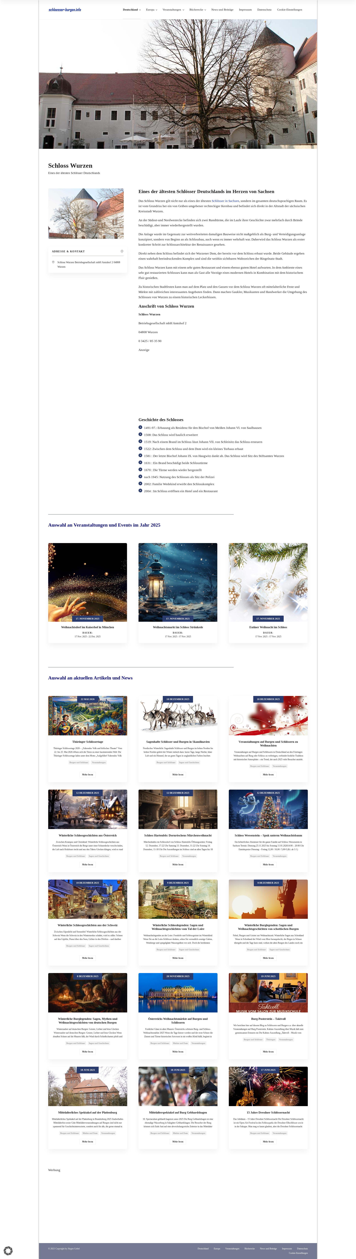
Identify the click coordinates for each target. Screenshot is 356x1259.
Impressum (245, 9)
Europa (150, 9)
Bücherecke (196, 9)
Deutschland (130, 9)
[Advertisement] (223, 382)
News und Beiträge (222, 9)
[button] (8, 1251)
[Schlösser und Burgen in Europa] (65, 9)
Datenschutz (264, 9)
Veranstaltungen (172, 9)
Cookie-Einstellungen (289, 9)
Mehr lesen (87, 774)
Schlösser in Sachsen (225, 201)
